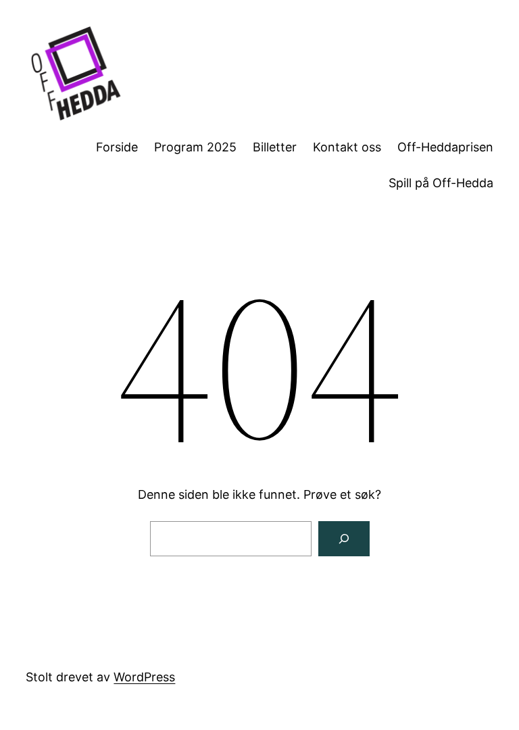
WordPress (144, 677)
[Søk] (344, 538)
